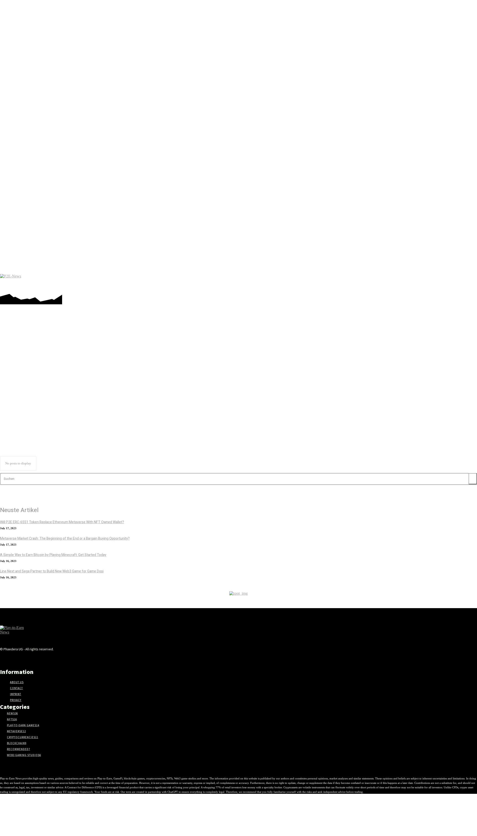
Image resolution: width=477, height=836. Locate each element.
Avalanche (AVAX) (23, 343)
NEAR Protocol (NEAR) (27, 392)
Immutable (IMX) (23, 369)
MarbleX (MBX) (22, 383)
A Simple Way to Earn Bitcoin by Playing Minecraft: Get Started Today (53, 554)
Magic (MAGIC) (22, 378)
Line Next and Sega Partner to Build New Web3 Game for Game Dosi (52, 571)
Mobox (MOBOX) (23, 387)
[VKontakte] (73, 659)
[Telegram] (429, 281)
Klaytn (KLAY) (21, 374)
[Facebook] (407, 281)
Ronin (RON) (20, 405)
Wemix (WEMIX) (22, 418)
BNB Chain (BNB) (23, 347)
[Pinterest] (422, 281)
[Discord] (399, 281)
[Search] (473, 478)
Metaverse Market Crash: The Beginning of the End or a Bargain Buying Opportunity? (65, 538)
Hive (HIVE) (19, 365)
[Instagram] (414, 281)
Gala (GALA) (20, 360)
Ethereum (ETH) (22, 351)
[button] (470, 281)
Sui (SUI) (17, 410)
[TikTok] (437, 281)
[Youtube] (459, 281)
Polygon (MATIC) (23, 401)
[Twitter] (451, 281)
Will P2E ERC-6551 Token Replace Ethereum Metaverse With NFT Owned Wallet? (62, 522)
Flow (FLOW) (20, 356)
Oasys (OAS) (19, 396)
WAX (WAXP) (20, 414)
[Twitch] (444, 281)
